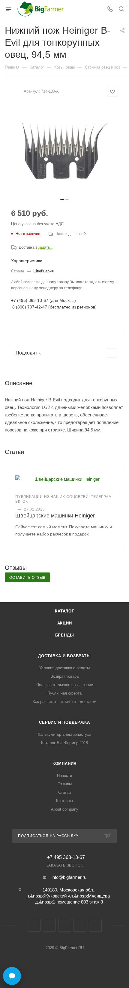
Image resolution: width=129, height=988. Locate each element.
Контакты (64, 801)
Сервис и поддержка (64, 722)
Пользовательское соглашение (64, 685)
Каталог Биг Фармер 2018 (64, 743)
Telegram (49, 925)
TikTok (95, 925)
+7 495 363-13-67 (66, 857)
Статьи (64, 792)
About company (64, 809)
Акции (64, 623)
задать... (45, 247)
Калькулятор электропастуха (64, 734)
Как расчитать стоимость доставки (64, 701)
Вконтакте (34, 925)
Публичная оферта (64, 693)
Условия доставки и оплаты (64, 668)
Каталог (64, 611)
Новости (64, 775)
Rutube (80, 925)
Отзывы (65, 784)
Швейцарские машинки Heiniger (55, 516)
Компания (64, 763)
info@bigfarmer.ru (69, 877)
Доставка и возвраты (64, 656)
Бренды (64, 635)
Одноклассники (64, 925)
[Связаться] (12, 976)
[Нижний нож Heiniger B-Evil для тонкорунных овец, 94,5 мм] (65, 149)
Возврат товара (64, 676)
